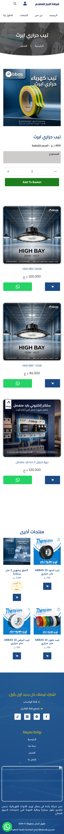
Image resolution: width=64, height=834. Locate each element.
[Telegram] (37, 717)
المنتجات (24, 15)
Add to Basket (32, 182)
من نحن (39, 15)
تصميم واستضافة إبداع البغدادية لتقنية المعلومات (32, 829)
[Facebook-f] (46, 717)
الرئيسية (53, 15)
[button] (8, 74)
